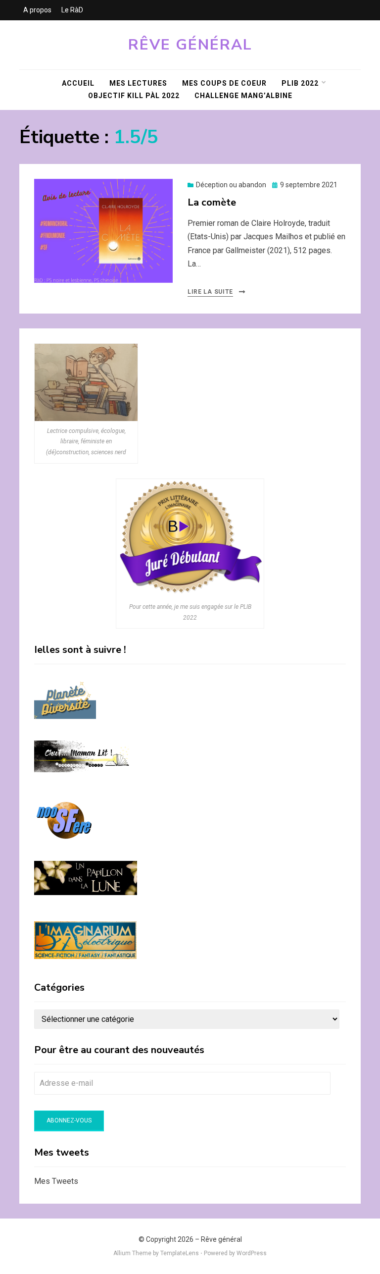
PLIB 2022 (300, 83)
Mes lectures (138, 83)
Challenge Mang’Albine (243, 96)
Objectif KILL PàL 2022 (134, 96)
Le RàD (72, 10)
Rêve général (190, 45)
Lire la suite (210, 291)
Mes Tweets (56, 1181)
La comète (212, 202)
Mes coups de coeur (224, 83)
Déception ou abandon (231, 185)
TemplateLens (179, 1253)
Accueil (78, 83)
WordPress (252, 1253)
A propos (37, 10)
